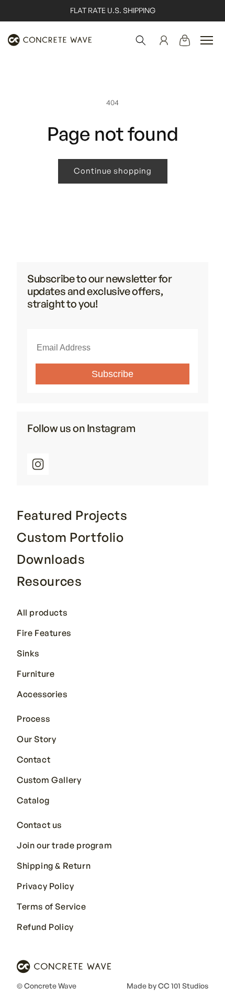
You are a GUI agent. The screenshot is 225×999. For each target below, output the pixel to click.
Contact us (39, 825)
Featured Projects (72, 515)
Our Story (36, 739)
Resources (49, 581)
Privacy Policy (45, 886)
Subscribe (112, 374)
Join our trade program (64, 845)
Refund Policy (45, 927)
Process (33, 719)
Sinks (28, 654)
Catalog (33, 800)
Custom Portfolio (70, 537)
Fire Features (44, 633)
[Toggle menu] (206, 40)
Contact (33, 760)
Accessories (42, 694)
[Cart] (184, 40)
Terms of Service (51, 907)
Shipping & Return (54, 866)
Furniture (35, 674)
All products (42, 613)
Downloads (51, 559)
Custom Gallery (49, 780)
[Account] (163, 40)
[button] (140, 40)
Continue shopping (113, 171)
